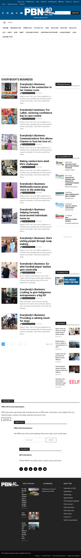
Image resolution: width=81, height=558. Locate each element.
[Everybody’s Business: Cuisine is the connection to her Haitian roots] (9, 91)
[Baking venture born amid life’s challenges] (9, 168)
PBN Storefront (69, 507)
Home (3, 76)
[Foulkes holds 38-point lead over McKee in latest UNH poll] (74, 356)
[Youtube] (21, 13)
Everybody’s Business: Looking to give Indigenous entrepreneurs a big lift (35, 292)
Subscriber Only (12, 76)
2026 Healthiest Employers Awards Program (72, 166)
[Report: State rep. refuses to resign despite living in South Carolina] (74, 331)
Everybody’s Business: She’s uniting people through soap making (36, 241)
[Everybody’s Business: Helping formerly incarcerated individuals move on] (9, 216)
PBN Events (68, 514)
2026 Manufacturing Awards (71, 219)
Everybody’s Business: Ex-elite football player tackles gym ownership (35, 266)
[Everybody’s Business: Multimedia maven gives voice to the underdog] (9, 190)
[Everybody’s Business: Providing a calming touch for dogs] (9, 321)
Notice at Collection (74, 556)
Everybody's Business (28, 93)
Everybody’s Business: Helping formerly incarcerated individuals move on (33, 214)
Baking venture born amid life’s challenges (34, 163)
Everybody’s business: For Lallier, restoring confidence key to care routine (36, 112)
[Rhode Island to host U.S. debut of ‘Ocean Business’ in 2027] (74, 344)
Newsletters (68, 491)
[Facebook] (3, 13)
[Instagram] (7, 13)
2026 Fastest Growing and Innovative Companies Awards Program (72, 181)
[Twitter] (17, 13)
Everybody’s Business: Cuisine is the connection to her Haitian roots (36, 87)
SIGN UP (51, 440)
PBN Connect (68, 504)
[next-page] (25, 344)
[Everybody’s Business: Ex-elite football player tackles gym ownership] (9, 270)
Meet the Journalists (70, 520)
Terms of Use (46, 556)
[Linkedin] (12, 13)
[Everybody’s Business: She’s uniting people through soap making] (9, 245)
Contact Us (67, 517)
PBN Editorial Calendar (71, 501)
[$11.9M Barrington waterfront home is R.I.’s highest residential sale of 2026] (33, 491)
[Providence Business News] (40, 11)
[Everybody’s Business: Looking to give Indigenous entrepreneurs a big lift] (9, 296)
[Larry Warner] (33, 515)
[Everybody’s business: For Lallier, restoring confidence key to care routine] (9, 116)
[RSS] (35, 469)
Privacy (37, 556)
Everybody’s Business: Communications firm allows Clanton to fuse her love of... (36, 138)
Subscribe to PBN (70, 488)
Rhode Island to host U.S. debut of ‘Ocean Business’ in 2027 (24, 530)
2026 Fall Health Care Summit (71, 207)
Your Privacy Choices (59, 556)
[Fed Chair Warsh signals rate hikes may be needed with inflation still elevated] (74, 369)
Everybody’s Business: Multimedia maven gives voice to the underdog (34, 186)
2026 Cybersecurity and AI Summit (72, 195)
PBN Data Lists (69, 510)
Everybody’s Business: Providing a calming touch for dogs (35, 318)
